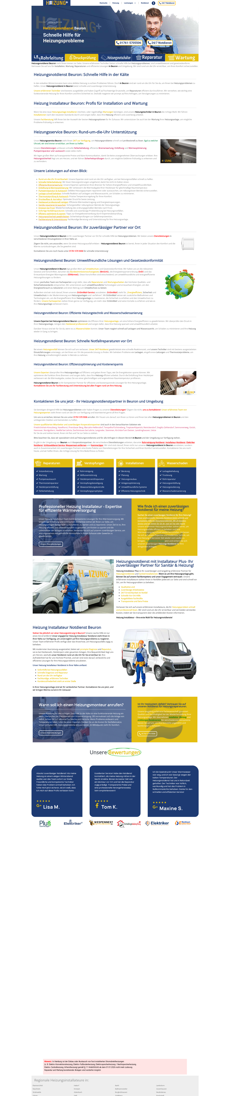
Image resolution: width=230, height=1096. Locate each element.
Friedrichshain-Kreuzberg (45, 427)
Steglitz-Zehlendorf (165, 427)
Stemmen (110, 430)
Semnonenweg (181, 427)
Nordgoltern (49, 430)
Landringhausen (142, 430)
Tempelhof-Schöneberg (114, 427)
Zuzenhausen (161, 1089)
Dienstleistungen (161, 236)
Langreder (100, 430)
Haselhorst (63, 427)
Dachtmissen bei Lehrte (83, 430)
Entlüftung (119, 148)
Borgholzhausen (121, 1092)
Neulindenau (161, 1092)
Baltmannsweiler (121, 1089)
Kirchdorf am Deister (124, 430)
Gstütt (192, 427)
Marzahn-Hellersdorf (93, 427)
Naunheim (36, 1089)
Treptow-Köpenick (134, 427)
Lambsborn (160, 1086)
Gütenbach (78, 1092)
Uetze (153, 430)
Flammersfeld (38, 1086)
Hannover (38, 430)
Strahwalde (37, 1092)
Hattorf (76, 1086)
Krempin (77, 1089)
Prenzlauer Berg (76, 427)
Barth (117, 1086)
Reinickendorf (150, 427)
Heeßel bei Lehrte (64, 430)
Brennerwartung (106, 148)
